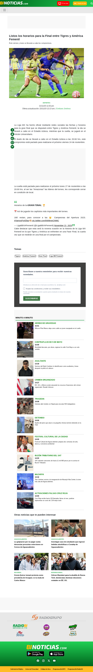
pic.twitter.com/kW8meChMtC (45, 220)
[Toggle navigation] (4, 10)
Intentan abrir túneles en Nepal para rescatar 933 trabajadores (55, 404)
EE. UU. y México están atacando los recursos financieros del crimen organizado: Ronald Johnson (58, 386)
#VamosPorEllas (21, 220)
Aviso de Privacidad (31, 669)
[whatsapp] (12, 142)
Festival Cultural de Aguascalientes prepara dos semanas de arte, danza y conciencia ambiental (56, 443)
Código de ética (46, 669)
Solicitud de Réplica (16, 669)
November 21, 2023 (63, 225)
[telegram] (12, 138)
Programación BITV (59, 669)
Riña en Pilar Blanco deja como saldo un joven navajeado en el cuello (58, 328)
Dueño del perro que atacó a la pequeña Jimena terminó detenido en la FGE (58, 424)
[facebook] (12, 130)
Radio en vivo (82, 3)
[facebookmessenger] (12, 147)
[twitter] (12, 134)
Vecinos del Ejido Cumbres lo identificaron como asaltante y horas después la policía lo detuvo (56, 367)
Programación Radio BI (75, 669)
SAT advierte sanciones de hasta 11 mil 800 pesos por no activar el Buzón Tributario (57, 462)
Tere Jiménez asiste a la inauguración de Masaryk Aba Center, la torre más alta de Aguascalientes (58, 480)
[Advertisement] (46, 22)
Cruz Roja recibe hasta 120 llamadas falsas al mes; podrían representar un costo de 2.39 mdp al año (54, 499)
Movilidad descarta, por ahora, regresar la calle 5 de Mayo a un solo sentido (57, 348)
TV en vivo (65, 3)
